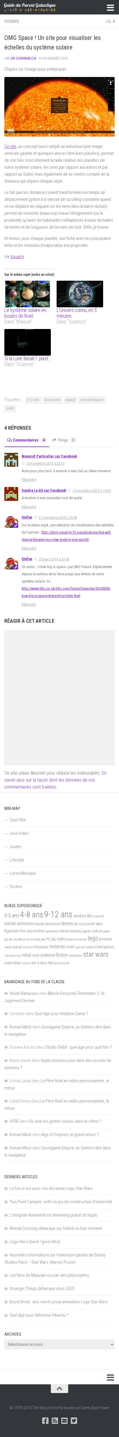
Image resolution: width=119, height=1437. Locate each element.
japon (106, 931)
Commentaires (29, 440)
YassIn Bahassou (24, 993)
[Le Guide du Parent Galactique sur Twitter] (73, 1420)
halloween (52, 931)
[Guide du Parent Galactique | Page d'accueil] (39, 7)
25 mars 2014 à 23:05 (54, 559)
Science (11, 21)
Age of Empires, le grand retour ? (70, 1134)
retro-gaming (12, 956)
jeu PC (46, 939)
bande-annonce (18, 923)
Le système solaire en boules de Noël (25, 313)
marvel (17, 947)
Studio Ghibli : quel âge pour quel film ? (78, 1047)
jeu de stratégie (32, 939)
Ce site (10, 146)
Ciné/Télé (18, 820)
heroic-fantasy (70, 931)
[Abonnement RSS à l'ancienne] (54, 1420)
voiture (26, 963)
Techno (16, 886)
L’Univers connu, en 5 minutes (77, 313)
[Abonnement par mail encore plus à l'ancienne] (64, 1420)
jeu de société (13, 939)
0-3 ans (11, 915)
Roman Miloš (20, 1027)
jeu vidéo (58, 939)
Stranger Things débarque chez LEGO (42, 1288)
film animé (28, 931)
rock (35, 955)
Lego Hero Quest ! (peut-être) (35, 1241)
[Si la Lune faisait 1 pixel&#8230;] (27, 342)
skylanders (76, 955)
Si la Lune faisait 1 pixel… (27, 358)
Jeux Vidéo (19, 833)
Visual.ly (17, 256)
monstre (28, 947)
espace (70, 400)
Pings (66, 440)
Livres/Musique (23, 873)
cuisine (39, 924)
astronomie (52, 400)
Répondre (29, 479)
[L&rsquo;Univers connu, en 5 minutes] (80, 294)
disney (67, 923)
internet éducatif (92, 400)
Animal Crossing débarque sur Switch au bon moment (56, 1228)
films (41, 931)
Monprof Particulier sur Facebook (49, 456)
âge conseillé (61, 963)
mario (8, 947)
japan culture (92, 931)
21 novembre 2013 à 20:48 (58, 517)
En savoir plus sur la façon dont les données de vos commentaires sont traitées (55, 780)
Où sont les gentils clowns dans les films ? (65, 1121)
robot (26, 955)
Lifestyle (17, 860)
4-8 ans (31, 914)
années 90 (98, 916)
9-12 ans (33, 400)
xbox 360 (46, 963)
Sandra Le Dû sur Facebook (44, 490)
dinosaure (52, 924)
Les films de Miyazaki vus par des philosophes (49, 1275)
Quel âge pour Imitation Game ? (61, 1013)
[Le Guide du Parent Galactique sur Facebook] (45, 1420)
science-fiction (54, 955)
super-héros (12, 963)
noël (70, 946)
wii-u (35, 962)
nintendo (57, 946)
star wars (95, 954)
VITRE (14, 1121)
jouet (69, 939)
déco (99, 924)
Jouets (15, 846)
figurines (11, 931)
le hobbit (105, 939)
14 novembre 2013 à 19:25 (91, 490)
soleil (10, 408)
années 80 (82, 916)
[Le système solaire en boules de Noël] (27, 294)
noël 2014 (80, 947)
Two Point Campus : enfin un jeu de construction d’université (61, 1201)
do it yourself (84, 923)
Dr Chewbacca (23, 58)
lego (93, 938)
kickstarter (80, 939)
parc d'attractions (100, 947)
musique (41, 946)
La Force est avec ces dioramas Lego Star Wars (51, 1188)
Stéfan (27, 517)
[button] (59, 107)
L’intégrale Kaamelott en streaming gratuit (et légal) (53, 1215)
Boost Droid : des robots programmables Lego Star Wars (59, 1301)
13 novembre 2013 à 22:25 (45, 463)
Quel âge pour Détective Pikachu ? (39, 1315)
